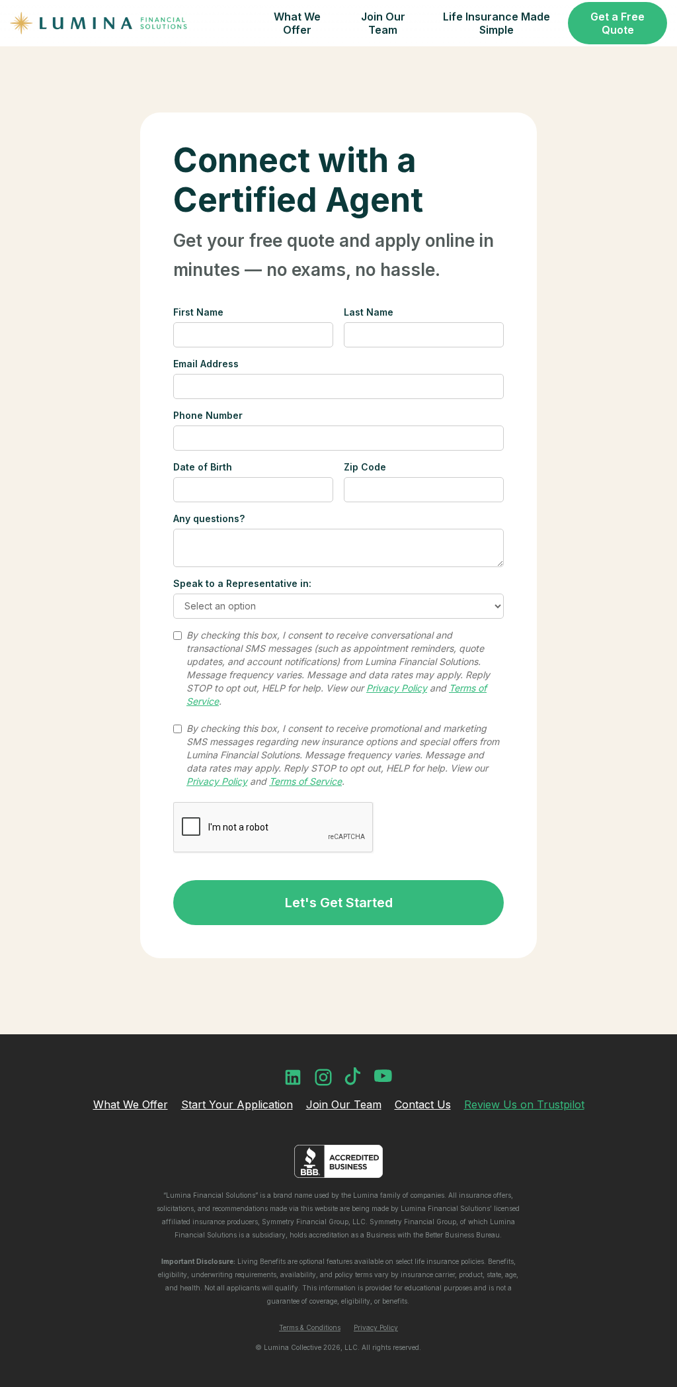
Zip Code (365, 466)
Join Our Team (343, 1104)
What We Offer (130, 1104)
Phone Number (208, 415)
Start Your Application (237, 1104)
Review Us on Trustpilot (524, 1104)
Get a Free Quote (617, 23)
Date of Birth (202, 466)
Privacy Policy (376, 1327)
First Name (198, 312)
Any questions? (209, 518)
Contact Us (423, 1104)
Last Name (368, 312)
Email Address (206, 363)
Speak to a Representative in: (242, 583)
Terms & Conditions (309, 1327)
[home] (99, 23)
